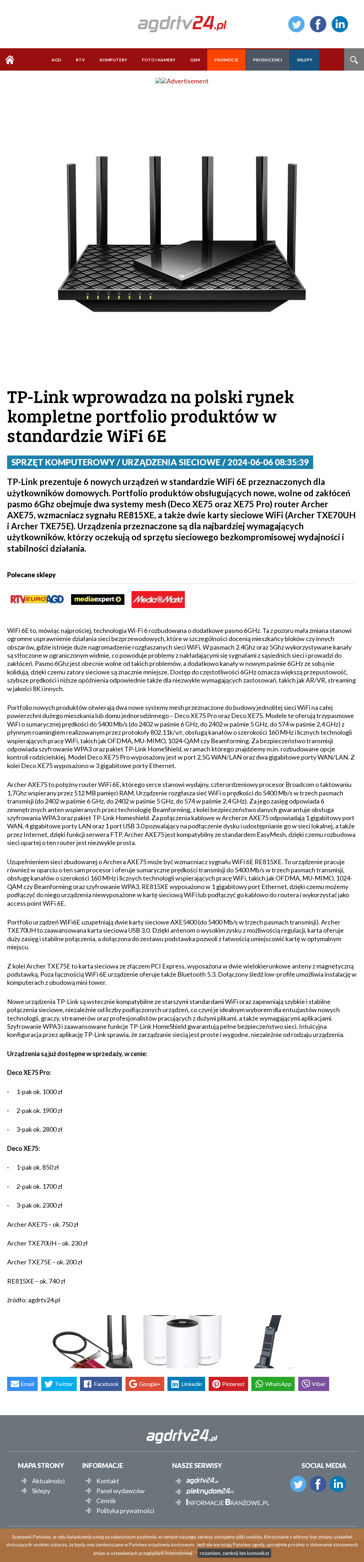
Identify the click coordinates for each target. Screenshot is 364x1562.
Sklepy (41, 1491)
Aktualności (48, 1481)
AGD (56, 59)
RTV (80, 59)
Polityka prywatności (125, 1510)
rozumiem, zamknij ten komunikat (234, 1553)
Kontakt (107, 1481)
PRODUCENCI (267, 59)
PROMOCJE (226, 59)
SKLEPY (304, 59)
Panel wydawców (120, 1491)
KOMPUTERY (113, 59)
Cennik (106, 1501)
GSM (195, 59)
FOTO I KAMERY (159, 59)
